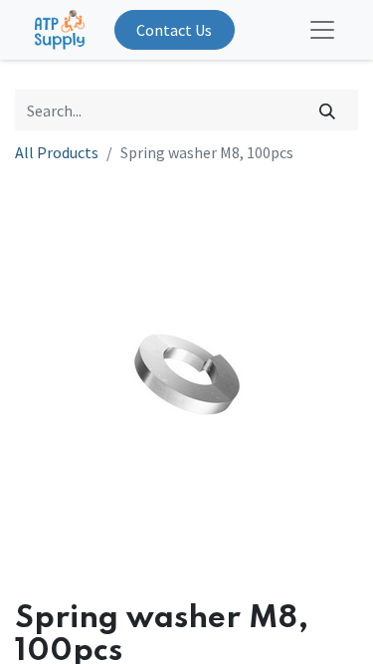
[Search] (327, 109)
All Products (56, 152)
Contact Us (174, 30)
